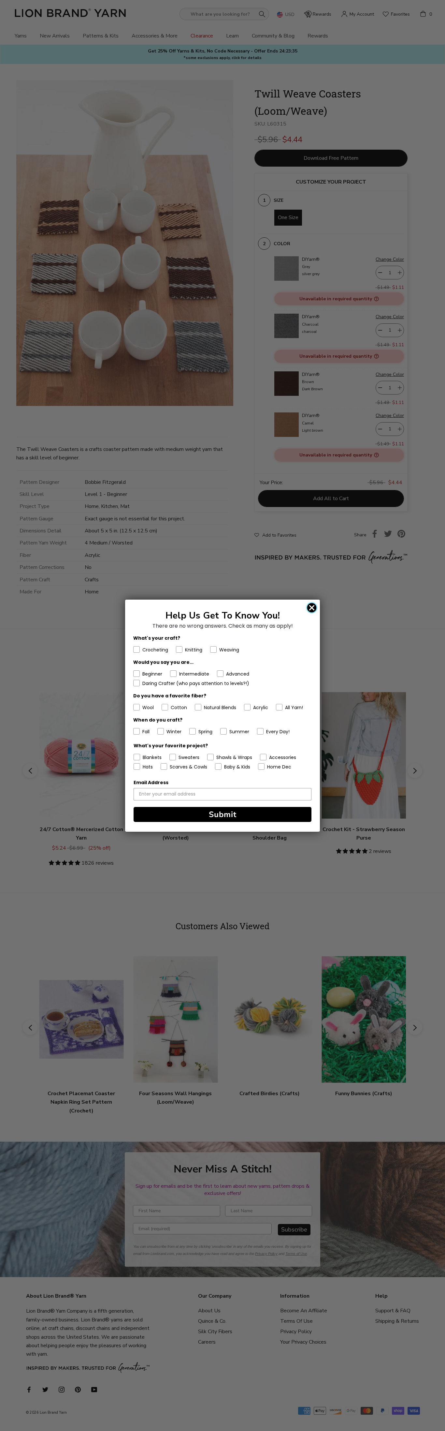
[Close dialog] (312, 608)
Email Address (151, 782)
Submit (223, 814)
